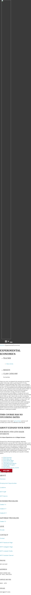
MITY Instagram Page (6, 547)
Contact (2, 538)
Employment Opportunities (8, 483)
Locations (3, 487)
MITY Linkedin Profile (6, 551)
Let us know (17, 421)
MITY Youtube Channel (6, 555)
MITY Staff (3, 492)
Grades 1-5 (3, 521)
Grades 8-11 (3, 513)
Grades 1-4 (3, 504)
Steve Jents (9, 364)
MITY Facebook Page (6, 542)
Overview (2, 479)
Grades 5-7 (3, 509)
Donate (2, 530)
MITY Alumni (3, 496)
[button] (6, 470)
